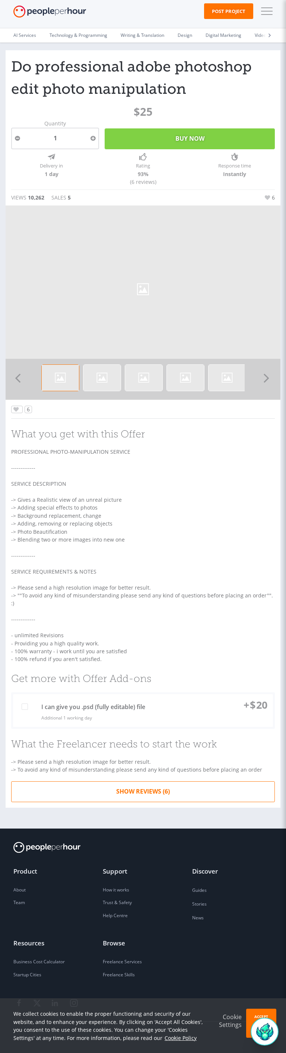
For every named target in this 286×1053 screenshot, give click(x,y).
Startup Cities (27, 974)
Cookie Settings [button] (230, 1021)
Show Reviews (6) (143, 791)
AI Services (24, 35)
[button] (265, 11)
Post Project (228, 11)
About (19, 890)
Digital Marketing (223, 35)
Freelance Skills (119, 974)
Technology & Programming (78, 35)
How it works (116, 890)
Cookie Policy (181, 1037)
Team (19, 902)
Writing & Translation (142, 35)
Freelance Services (122, 961)
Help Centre (115, 915)
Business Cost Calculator (39, 961)
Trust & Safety (117, 902)
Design (185, 35)
